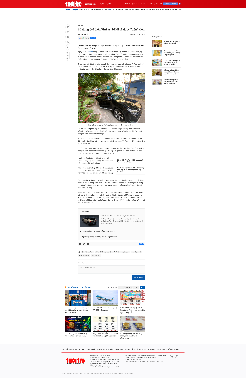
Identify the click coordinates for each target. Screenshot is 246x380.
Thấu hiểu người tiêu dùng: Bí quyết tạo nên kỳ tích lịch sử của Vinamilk (77, 310)
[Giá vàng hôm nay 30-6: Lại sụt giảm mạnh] (157, 43)
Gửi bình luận (138, 277)
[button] (67, 52)
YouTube (136, 4)
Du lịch (122, 349)
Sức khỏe (116, 9)
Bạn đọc (98, 9)
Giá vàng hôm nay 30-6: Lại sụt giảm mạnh (172, 42)
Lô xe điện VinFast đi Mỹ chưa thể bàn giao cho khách (130, 161)
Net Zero (104, 9)
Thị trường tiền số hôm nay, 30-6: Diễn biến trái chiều (76, 334)
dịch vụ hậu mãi (84, 256)
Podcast (127, 4)
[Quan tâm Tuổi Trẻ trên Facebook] (176, 356)
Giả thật (170, 349)
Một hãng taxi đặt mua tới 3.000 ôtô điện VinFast (99, 237)
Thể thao (152, 9)
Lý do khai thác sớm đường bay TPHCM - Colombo (105, 309)
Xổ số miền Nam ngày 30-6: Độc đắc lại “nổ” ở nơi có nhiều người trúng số (132, 310)
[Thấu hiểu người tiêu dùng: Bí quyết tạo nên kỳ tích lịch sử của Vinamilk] (78, 298)
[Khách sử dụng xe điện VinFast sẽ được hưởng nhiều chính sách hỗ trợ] (111, 98)
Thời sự (81, 9)
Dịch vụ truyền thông (131, 361)
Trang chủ (65, 349)
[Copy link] (67, 32)
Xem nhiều (78, 349)
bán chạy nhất (136, 252)
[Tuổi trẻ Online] (75, 360)
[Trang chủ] (72, 9)
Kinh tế (110, 9)
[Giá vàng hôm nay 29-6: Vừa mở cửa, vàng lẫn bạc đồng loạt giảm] (157, 53)
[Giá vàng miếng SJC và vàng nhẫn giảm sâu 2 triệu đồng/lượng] (157, 82)
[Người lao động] (90, 3)
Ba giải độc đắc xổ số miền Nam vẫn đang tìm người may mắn (105, 334)
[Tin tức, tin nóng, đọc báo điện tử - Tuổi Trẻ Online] (75, 4)
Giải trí (146, 9)
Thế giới (93, 349)
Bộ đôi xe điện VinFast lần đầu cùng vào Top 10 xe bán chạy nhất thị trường (130, 169)
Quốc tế (86, 9)
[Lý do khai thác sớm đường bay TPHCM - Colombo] (105, 298)
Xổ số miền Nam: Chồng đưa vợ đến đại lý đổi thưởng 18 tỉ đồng (172, 62)
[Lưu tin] (67, 47)
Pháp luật (128, 9)
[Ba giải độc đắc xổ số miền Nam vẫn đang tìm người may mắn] (105, 324)
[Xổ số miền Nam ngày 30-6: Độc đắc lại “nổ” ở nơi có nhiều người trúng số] (132, 298)
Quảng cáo (154, 4)
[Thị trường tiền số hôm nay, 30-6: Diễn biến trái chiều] (78, 324)
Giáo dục (122, 9)
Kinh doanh (106, 349)
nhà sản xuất (96, 256)
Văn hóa (136, 349)
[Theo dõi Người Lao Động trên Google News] (84, 37)
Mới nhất (71, 349)
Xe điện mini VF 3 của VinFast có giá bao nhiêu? (118, 216)
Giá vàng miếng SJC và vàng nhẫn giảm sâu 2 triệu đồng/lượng (171, 81)
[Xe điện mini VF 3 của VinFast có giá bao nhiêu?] (89, 221)
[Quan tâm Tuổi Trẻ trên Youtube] (171, 356)
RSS (162, 361)
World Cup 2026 (169, 9)
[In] (67, 42)
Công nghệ (113, 349)
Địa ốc (177, 9)
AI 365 (157, 9)
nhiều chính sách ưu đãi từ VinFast (107, 252)
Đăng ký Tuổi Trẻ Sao (170, 4)
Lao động (93, 9)
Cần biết (145, 4)
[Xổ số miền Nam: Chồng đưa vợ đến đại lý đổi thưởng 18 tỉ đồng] (157, 62)
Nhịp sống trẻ (129, 349)
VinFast (90, 52)
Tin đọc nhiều (157, 37)
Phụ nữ (162, 9)
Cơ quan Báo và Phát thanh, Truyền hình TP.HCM (104, 367)
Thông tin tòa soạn (95, 365)
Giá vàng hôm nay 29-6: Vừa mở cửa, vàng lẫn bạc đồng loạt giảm (172, 53)
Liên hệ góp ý (156, 361)
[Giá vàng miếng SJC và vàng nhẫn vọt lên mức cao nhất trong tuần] (157, 72)
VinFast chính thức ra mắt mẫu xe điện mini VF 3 (99, 231)
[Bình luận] (67, 37)
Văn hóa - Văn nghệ (138, 9)
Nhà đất (158, 349)
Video (83, 349)
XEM (142, 287)
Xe (118, 349)
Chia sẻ (93, 38)
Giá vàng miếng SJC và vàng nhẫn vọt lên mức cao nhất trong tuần (171, 72)
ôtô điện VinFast (87, 252)
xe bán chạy (125, 252)
